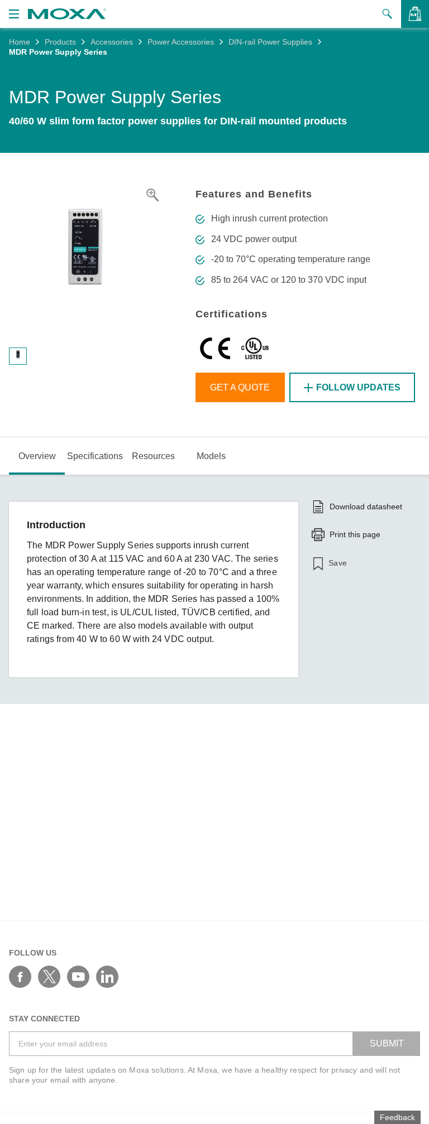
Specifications (95, 456)
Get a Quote (240, 387)
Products (60, 41)
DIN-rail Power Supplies (270, 41)
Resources (153, 456)
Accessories (111, 41)
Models (211, 456)
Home (19, 41)
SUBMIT (387, 1043)
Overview (37, 456)
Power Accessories (180, 41)
